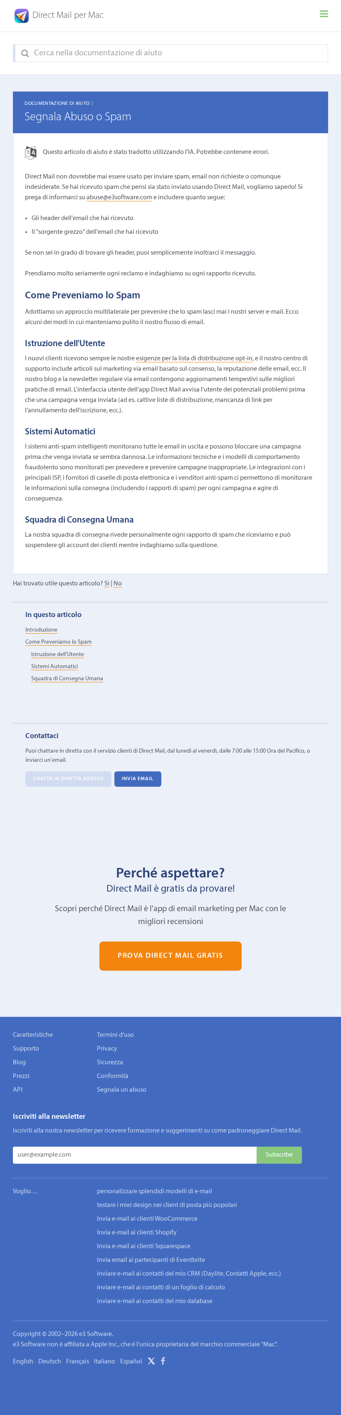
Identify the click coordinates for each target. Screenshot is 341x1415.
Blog (19, 1062)
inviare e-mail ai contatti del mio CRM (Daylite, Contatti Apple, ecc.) (189, 1274)
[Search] (25, 54)
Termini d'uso (115, 1035)
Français (77, 1361)
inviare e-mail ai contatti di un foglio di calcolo (161, 1287)
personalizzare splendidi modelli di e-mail (154, 1191)
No (118, 583)
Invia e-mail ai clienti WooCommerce (147, 1219)
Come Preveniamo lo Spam (58, 642)
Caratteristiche (33, 1035)
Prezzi (21, 1076)
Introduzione (41, 630)
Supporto (26, 1049)
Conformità (112, 1076)
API (17, 1090)
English (23, 1361)
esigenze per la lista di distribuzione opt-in (194, 358)
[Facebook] (163, 1362)
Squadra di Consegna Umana (67, 679)
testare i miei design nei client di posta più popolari (167, 1205)
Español (131, 1361)
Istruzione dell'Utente (57, 655)
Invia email (137, 779)
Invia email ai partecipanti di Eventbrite (151, 1260)
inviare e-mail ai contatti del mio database (155, 1301)
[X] (151, 1362)
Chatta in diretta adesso (68, 779)
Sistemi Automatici (54, 667)
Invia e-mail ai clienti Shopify (137, 1232)
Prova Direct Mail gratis (170, 955)
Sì (106, 583)
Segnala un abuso (121, 1090)
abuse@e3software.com (119, 197)
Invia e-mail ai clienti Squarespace (143, 1246)
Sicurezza (110, 1062)
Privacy (107, 1049)
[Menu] (324, 15)
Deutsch (49, 1361)
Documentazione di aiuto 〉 (60, 103)
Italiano (104, 1361)
